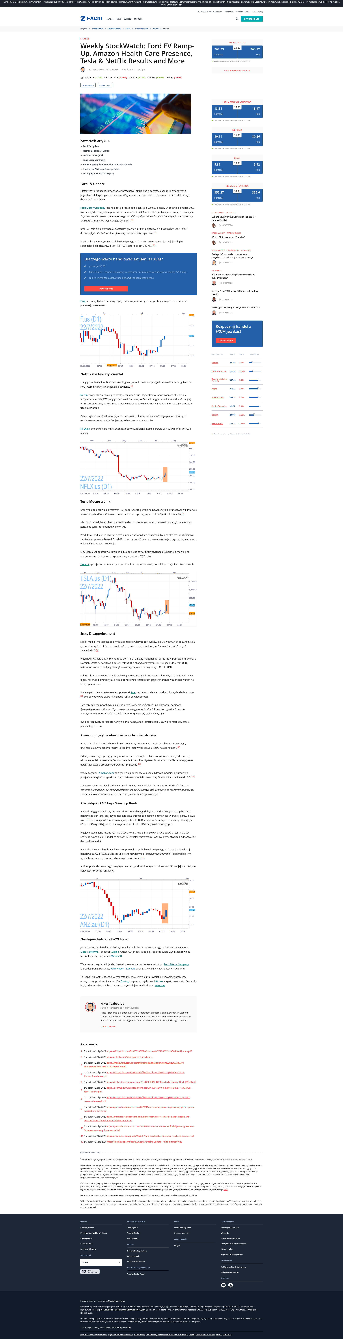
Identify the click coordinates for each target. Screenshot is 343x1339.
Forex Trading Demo (182, 1227)
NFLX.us (133, 77)
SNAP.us (151, 77)
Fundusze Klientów (88, 1249)
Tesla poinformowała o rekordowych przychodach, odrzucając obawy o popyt (232, 256)
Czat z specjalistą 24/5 (230, 1227)
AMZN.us (89, 77)
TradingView (132, 1227)
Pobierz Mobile (133, 1256)
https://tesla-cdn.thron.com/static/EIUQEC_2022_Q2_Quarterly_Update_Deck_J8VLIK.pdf (151, 1082)
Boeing (215, 415)
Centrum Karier (86, 1244)
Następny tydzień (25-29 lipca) (98, 173)
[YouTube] (223, 1285)
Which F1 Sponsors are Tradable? (228, 237)
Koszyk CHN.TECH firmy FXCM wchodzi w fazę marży (235, 293)
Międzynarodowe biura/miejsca (93, 1233)
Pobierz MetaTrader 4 (136, 1261)
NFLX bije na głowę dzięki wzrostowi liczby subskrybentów (233, 276)
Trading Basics (234, 233)
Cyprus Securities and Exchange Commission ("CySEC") (122, 1309)
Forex (128, 28)
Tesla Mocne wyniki (93, 155)
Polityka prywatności (230, 1272)
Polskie (85, 1262)
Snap (237, 157)
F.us (116, 77)
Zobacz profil (108, 1026)
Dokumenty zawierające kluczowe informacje (167, 1334)
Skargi (191, 1334)
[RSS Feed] (230, 1285)
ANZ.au (108, 77)
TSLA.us (170, 77)
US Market (231, 213)
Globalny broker (87, 1227)
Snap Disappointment (94, 159)
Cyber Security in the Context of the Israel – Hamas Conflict (234, 218)
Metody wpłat (227, 1249)
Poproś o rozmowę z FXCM (210, 11)
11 (82, 1136)
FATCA (219, 1334)
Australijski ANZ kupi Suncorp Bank (101, 169)
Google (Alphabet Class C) (220, 380)
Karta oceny (139, 1334)
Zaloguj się (258, 11)
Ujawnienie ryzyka (116, 1301)
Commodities (97, 28)
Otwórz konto (252, 19)
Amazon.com (237, 42)
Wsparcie (229, 11)
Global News (105, 85)
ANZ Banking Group (237, 70)
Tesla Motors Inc (237, 185)
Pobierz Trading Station (137, 1251)
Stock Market (88, 85)
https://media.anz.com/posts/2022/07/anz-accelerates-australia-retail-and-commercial (150, 1136)
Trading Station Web (135, 1274)
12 (82, 1141)
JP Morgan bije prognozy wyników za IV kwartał (236, 307)
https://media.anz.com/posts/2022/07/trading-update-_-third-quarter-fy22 (144, 1141)
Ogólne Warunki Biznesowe (120, 1334)
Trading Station (133, 1233)
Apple (214, 388)
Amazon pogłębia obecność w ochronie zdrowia (107, 164)
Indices (156, 28)
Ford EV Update (91, 146)
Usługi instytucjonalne (230, 1238)
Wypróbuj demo (243, 11)
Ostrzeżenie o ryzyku (205, 1334)
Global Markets (141, 28)
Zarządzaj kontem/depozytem (233, 1244)
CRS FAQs (227, 1334)
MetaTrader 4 (132, 1238)
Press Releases (86, 1238)
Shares (166, 28)
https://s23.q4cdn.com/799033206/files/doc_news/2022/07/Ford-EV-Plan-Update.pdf (149, 1051)
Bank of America (219, 406)
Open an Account (181, 1233)
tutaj (226, 1189)
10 (82, 1128)
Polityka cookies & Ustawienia (233, 1267)
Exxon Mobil (217, 423)
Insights (83, 28)
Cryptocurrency (114, 28)
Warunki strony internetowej (93, 1334)
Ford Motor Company (237, 101)
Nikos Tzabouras (110, 69)
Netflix (237, 129)
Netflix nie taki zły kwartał (96, 150)
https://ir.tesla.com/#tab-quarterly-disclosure (130, 1057)
